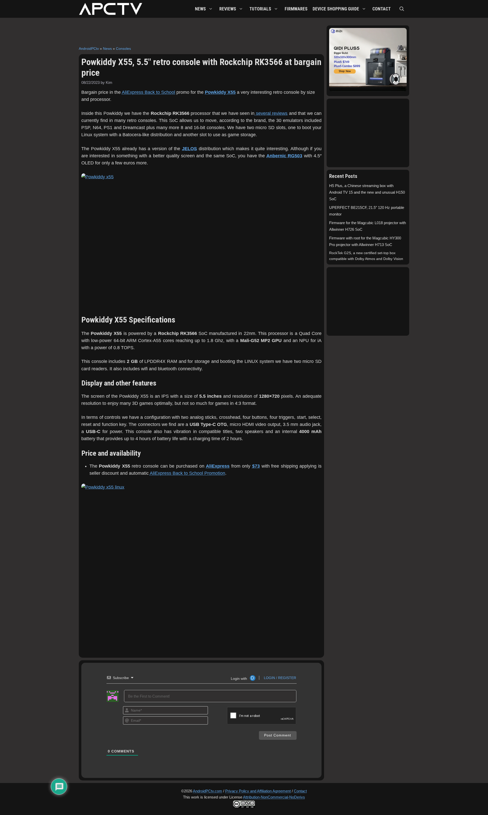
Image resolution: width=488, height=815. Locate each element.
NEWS (200, 8)
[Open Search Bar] (401, 9)
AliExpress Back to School (148, 92)
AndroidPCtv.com (207, 791)
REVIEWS (227, 8)
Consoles (123, 49)
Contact (300, 791)
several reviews (270, 113)
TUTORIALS (260, 8)
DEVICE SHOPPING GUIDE (336, 8)
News (107, 49)
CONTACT (381, 8)
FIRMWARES (296, 8)
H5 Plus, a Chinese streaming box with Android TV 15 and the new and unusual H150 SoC (367, 192)
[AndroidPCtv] (110, 9)
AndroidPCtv (89, 49)
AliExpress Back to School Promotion (187, 473)
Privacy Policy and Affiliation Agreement (258, 791)
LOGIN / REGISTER (279, 678)
